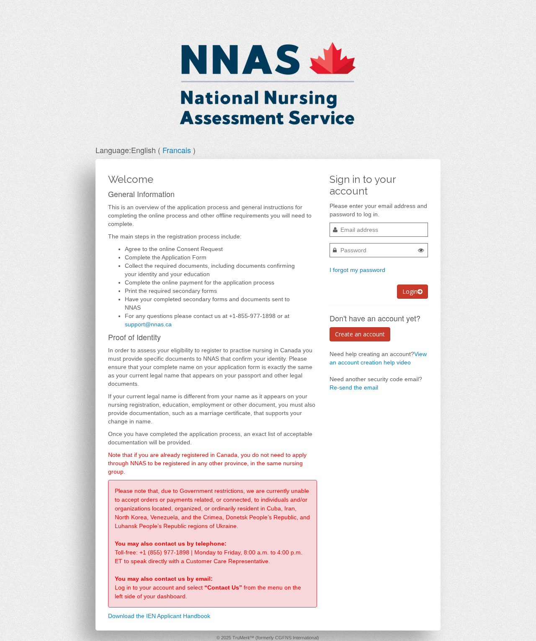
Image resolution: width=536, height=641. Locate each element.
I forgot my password (357, 270)
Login (409, 291)
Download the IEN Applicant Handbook (159, 616)
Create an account (360, 334)
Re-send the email (354, 387)
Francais (176, 149)
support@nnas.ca (148, 324)
